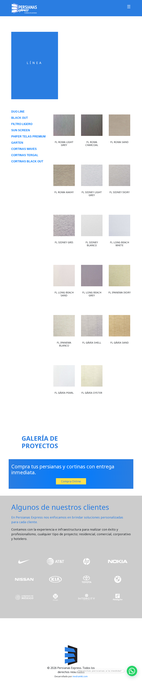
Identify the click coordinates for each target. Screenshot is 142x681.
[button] (132, 671)
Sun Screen (20, 130)
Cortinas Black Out (27, 161)
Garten (17, 142)
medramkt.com (80, 676)
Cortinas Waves (24, 148)
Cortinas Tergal (24, 155)
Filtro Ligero (21, 124)
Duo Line (18, 111)
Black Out (19, 117)
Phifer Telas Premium (28, 136)
